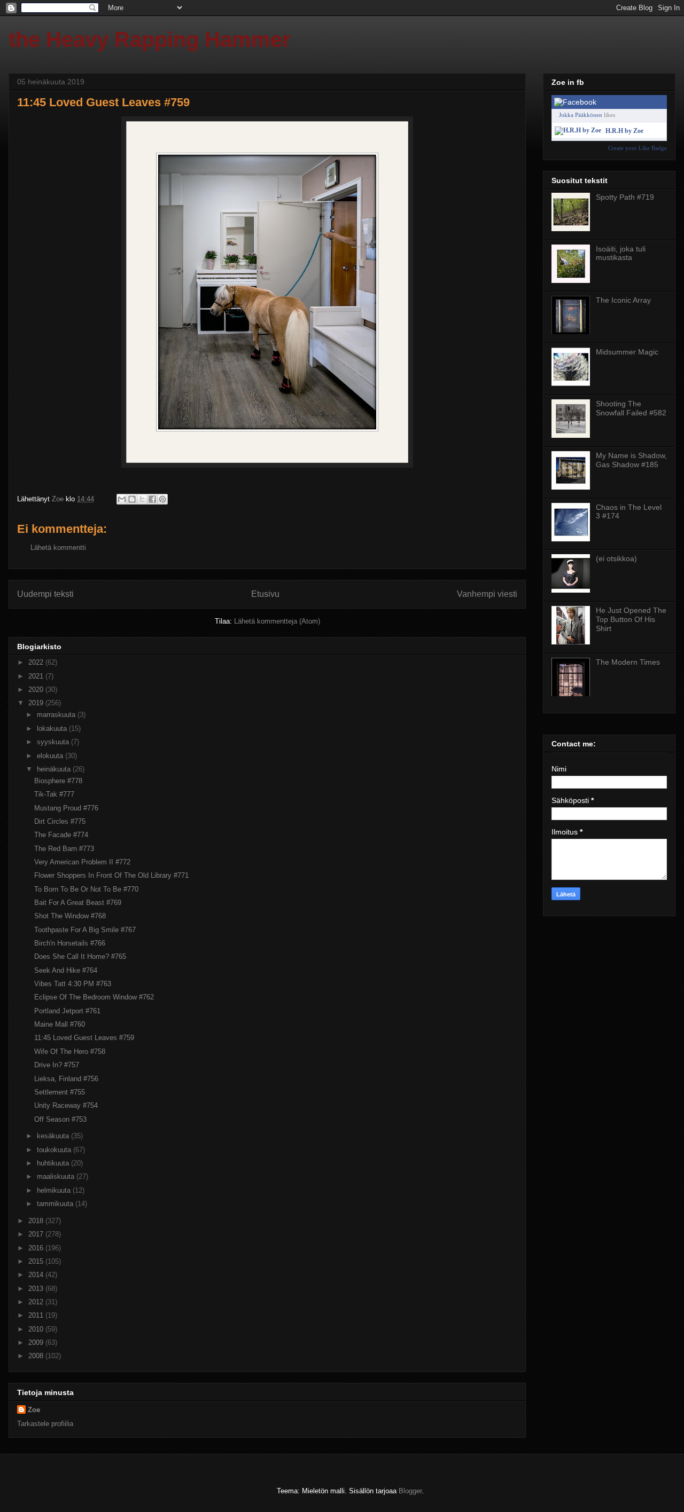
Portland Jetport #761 (67, 1011)
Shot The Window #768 (70, 916)
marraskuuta (57, 715)
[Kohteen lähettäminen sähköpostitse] (121, 499)
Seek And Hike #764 (65, 970)
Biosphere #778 (58, 781)
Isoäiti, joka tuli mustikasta (621, 253)
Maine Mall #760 (59, 1024)
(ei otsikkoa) (616, 558)
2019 (36, 703)
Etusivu (265, 593)
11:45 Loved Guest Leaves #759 (84, 1038)
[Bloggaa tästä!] (132, 499)
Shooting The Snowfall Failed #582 (631, 408)
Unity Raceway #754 (66, 1105)
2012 (36, 1302)
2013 (36, 1289)
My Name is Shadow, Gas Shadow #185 (631, 460)
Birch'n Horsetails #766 (69, 943)
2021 (36, 676)
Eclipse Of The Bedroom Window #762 (94, 997)
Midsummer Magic (627, 352)
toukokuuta (55, 1150)
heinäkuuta (55, 769)
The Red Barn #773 (64, 849)
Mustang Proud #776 (66, 808)
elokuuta (51, 756)
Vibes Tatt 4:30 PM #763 (72, 984)
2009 (36, 1342)
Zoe (34, 1410)
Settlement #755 (59, 1092)
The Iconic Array (623, 300)
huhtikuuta (54, 1163)
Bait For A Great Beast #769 (77, 903)
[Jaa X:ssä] (142, 499)
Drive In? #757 (56, 1065)
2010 (36, 1329)
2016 (36, 1248)
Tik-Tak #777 (54, 794)
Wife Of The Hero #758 (69, 1052)
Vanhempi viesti (487, 593)
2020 (36, 690)
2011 (36, 1315)
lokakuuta (53, 728)
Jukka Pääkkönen (580, 115)
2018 (36, 1221)
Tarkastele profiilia (45, 1424)
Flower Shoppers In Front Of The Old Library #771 (111, 875)
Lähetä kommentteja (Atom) (277, 621)
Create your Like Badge (637, 148)
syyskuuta (54, 742)
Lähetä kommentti (58, 548)
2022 (36, 662)
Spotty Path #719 (625, 197)
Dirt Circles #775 (60, 821)
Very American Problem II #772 (82, 862)
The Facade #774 (61, 835)
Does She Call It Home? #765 (80, 956)
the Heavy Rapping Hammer (150, 39)
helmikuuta (55, 1190)
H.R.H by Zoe (624, 131)
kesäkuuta (54, 1136)
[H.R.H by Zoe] (578, 130)
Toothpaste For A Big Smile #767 (85, 930)
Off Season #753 (60, 1119)
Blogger (410, 1491)
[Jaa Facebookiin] (152, 499)
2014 (36, 1275)
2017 (36, 1234)
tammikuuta (56, 1204)
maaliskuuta (56, 1176)
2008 (36, 1356)
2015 (36, 1261)
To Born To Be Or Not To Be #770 (86, 889)
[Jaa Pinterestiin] (162, 499)
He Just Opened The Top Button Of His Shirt (631, 619)
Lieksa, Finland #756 (66, 1079)
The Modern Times (628, 662)
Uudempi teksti (45, 593)
